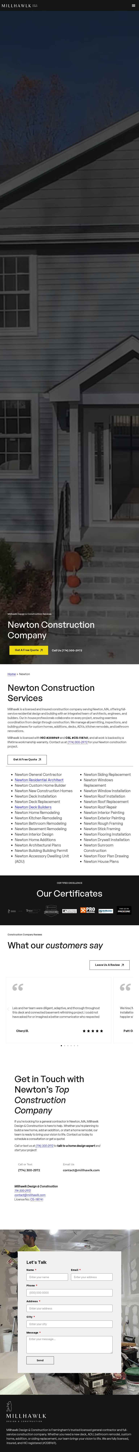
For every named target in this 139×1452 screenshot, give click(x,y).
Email (75, 1269)
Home (12, 674)
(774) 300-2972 (78, 742)
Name (30, 1269)
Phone (30, 1285)
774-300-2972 (22, 1190)
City (29, 1316)
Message (32, 1332)
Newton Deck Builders (33, 807)
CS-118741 (36, 1199)
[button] (8, 1009)
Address (32, 1301)
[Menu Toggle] (133, 5)
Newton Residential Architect (39, 780)
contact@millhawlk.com (81, 1170)
